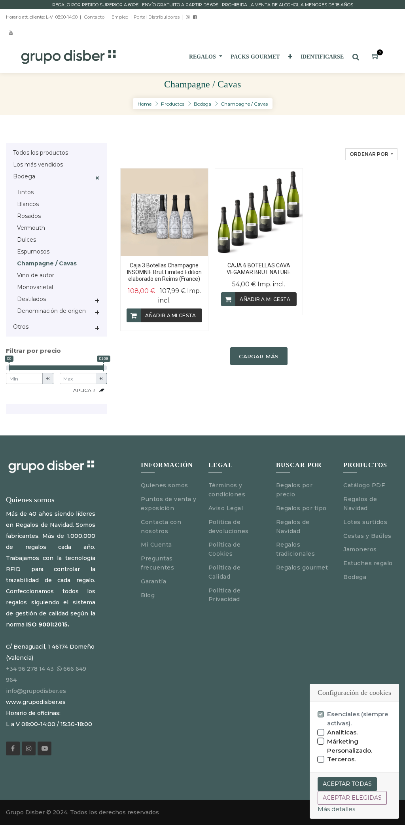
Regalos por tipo (301, 508)
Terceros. (341, 759)
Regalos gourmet (302, 567)
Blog (148, 595)
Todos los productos (40, 152)
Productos (172, 104)
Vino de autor (35, 275)
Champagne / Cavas (244, 104)
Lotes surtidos (365, 522)
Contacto (94, 17)
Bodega (202, 104)
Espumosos (33, 251)
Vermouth (31, 227)
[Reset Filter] (102, 390)
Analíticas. (342, 732)
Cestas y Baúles (367, 535)
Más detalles (336, 809)
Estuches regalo (368, 563)
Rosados (29, 215)
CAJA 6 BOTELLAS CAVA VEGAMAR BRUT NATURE (259, 268)
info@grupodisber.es (36, 690)
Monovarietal (35, 287)
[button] (290, 57)
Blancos (28, 204)
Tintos (25, 192)
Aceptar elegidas (352, 797)
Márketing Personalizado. (350, 746)
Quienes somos (164, 485)
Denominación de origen (51, 310)
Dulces (26, 239)
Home (144, 104)
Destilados (31, 299)
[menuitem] (255, 57)
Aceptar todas (347, 783)
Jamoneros (360, 549)
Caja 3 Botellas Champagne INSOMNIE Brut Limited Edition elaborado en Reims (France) (164, 272)
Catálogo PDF (364, 485)
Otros (20, 326)
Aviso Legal (226, 508)
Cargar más (258, 356)
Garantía (153, 581)
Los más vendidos (38, 164)
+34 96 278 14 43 (30, 668)
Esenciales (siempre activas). (357, 718)
